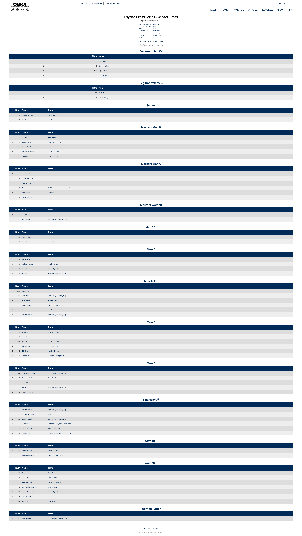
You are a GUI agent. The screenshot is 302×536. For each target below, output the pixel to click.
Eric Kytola (25, 351)
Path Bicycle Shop (54, 428)
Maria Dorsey (103, 98)
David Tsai (25, 310)
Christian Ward (27, 428)
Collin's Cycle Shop (54, 115)
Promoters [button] (238, 10)
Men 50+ (142, 36)
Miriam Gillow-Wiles (29, 492)
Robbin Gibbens (27, 392)
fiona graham (26, 519)
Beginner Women (145, 26)
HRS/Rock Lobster (54, 137)
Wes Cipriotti (26, 346)
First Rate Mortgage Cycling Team (59, 424)
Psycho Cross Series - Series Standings (151, 41)
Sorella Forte (52, 478)
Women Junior (158, 36)
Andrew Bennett (27, 115)
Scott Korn (25, 383)
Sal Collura (25, 424)
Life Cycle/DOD (53, 346)
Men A (141, 37)
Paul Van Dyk (26, 183)
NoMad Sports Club (55, 215)
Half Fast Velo (52, 300)
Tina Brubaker (27, 451)
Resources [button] (267, 10)
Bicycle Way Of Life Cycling (57, 273)
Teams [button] (225, 10)
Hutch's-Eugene (53, 120)
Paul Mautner (26, 156)
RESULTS (85, 3)
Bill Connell (26, 433)
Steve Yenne (26, 305)
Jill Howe (25, 473)
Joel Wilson (25, 273)
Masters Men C (144, 32)
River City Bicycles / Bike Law (58, 378)
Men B (155, 26)
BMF (49, 414)
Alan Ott (25, 137)
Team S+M (51, 193)
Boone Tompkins (28, 414)
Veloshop (51, 337)
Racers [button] (214, 10)
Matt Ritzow (26, 296)
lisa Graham (26, 219)
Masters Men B (144, 30)
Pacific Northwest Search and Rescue (61, 188)
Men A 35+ (156, 24)
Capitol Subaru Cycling (56, 305)
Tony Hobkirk (26, 188)
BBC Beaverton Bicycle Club (57, 219)
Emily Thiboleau (104, 93)
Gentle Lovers (53, 264)
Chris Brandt (26, 269)
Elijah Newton (103, 71)
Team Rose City (53, 156)
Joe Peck (25, 387)
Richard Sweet (27, 315)
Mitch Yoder (26, 193)
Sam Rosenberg (27, 120)
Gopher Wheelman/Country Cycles (60, 433)
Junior (141, 28)
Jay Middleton (27, 142)
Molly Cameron (27, 264)
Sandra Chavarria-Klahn (30, 487)
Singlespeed (157, 30)
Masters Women (145, 34)
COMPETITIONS (112, 3)
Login (155, 528)
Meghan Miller (27, 482)
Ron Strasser (26, 237)
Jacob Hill (25, 332)
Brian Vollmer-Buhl (28, 373)
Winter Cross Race (54, 482)
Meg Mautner (26, 215)
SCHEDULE (97, 3)
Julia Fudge (25, 501)
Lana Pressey (26, 496)
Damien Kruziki (27, 419)
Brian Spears (26, 300)
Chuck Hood (26, 147)
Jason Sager (26, 259)
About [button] (281, 10)
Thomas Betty (104, 75)
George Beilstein (27, 178)
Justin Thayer (26, 291)
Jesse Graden (26, 337)
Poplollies (51, 473)
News (291, 10)
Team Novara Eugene (55, 142)
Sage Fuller (25, 478)
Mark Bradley (26, 174)
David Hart (25, 356)
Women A (156, 32)
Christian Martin (27, 378)
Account (147, 528)
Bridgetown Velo (53, 332)
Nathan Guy (26, 341)
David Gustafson (28, 242)
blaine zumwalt (27, 197)
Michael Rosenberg (28, 151)
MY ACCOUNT (286, 3)
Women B (156, 34)
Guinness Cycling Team (56, 356)
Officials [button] (253, 10)
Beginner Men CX (145, 24)
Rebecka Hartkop (28, 455)
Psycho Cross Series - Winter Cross (151, 17)
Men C (155, 28)
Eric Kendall (103, 61)
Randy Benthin (104, 66)
